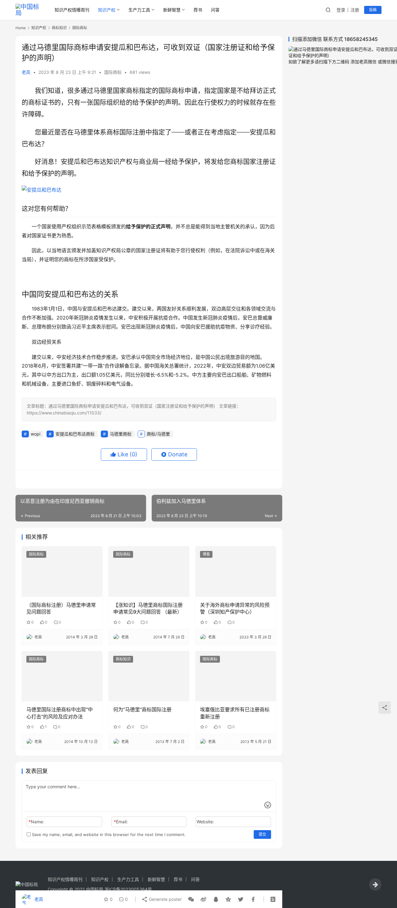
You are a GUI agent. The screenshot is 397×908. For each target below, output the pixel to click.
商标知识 (123, 659)
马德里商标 (121, 433)
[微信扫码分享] (191, 899)
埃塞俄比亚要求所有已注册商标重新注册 (235, 712)
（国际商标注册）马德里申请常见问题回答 (61, 608)
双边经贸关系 (46, 342)
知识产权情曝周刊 (72, 9)
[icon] (375, 884)
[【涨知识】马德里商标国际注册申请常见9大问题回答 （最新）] (149, 571)
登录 (341, 9)
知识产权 (106, 9)
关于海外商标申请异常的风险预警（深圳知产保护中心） (235, 608)
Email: (121, 821)
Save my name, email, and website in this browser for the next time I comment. (108, 834)
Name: (36, 821)
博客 (206, 554)
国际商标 (113, 72)
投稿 (373, 9)
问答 (215, 9)
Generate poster (165, 899)
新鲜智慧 (172, 9)
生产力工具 (139, 9)
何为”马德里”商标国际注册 (142, 709)
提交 (262, 834)
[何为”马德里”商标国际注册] (149, 676)
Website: (205, 821)
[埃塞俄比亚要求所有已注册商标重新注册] (235, 676)
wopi (35, 433)
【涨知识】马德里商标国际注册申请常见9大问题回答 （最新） (148, 608)
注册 (354, 9)
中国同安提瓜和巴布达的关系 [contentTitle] (70, 294)
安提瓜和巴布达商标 (75, 433)
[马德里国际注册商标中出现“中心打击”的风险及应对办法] (62, 676)
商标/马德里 (158, 433)
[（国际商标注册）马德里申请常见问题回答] (62, 571)
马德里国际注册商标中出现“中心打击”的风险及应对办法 (59, 712)
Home (21, 27)
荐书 (198, 9)
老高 (26, 72)
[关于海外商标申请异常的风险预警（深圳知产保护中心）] (235, 571)
